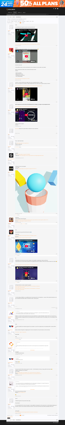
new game (27, 21)
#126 (56, 145)
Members (19, 12)
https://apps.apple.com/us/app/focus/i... (23, 143)
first (9, 21)
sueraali (9, 146)
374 (13, 226)
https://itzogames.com (22, 392)
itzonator (9, 387)
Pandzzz (9, 404)
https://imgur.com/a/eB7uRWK (20, 287)
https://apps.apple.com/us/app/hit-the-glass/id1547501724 (27, 168)
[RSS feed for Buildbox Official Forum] (57, 422)
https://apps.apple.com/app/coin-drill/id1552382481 (23, 237)
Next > (23, 22)
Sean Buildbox (23, 223)
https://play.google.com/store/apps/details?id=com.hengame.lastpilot (26, 106)
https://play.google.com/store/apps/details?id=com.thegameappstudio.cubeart (31, 155)
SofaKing (9, 290)
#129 (56, 222)
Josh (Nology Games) (10, 317)
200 (13, 320)
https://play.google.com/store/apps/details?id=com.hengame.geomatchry (26, 264)
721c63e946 (10, 302)
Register (24, 12)
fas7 (9, 134)
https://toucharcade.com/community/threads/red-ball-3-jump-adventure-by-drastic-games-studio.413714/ (31, 219)
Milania (16, 223)
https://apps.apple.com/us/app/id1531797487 (22, 78)
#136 (56, 354)
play (30, 21)
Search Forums (9, 14)
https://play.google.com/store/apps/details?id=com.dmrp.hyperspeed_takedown (27, 44)
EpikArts (9, 235)
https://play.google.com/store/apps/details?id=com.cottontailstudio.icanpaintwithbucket (28, 85)
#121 (56, 45)
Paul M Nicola (10, 329)
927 (13, 162)
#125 (56, 133)
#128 (56, 213)
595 (13, 390)
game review (19, 21)
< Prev (11, 22)
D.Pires (9, 30)
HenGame (16, 126)
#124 (56, 126)
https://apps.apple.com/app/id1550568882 (23, 154)
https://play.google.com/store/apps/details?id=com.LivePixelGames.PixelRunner (27, 286)
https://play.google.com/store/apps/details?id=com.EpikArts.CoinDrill (25, 235)
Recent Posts (13, 14)
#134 (56, 319)
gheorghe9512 (17, 213)
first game (12, 21)
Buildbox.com (10, 12)
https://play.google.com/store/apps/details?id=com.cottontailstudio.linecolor (29, 373)
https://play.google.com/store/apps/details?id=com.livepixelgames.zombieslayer (27, 288)
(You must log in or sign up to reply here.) (52, 415)
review (32, 21)
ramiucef (9, 223)
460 (13, 350)
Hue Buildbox (19, 223)
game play (16, 21)
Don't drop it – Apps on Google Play (20, 332)
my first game (23, 21)
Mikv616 (9, 53)
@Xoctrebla (17, 128)
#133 (56, 308)
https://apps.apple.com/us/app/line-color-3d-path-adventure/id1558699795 (28, 372)
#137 (56, 363)
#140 (56, 413)
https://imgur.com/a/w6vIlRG (19, 289)
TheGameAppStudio (11, 159)
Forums (15, 12)
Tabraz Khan (10, 374)
